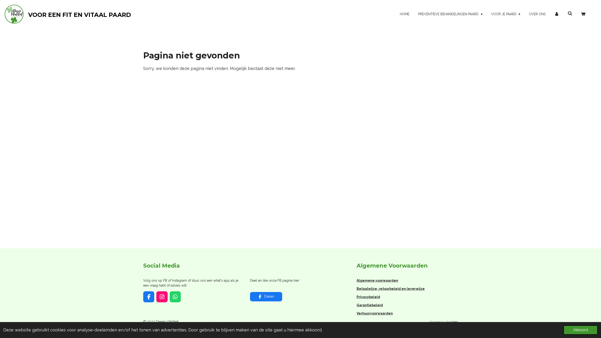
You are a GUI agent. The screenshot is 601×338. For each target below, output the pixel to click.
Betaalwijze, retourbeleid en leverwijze (391, 289)
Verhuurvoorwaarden (375, 313)
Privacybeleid (368, 297)
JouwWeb (451, 321)
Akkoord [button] (580, 330)
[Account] (557, 14)
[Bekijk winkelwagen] (583, 14)
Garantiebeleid (370, 305)
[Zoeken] (570, 13)
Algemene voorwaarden (377, 280)
